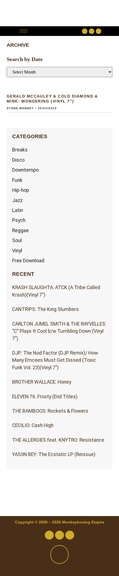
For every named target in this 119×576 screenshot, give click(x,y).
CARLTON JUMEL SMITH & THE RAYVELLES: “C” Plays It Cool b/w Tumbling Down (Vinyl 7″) (59, 331)
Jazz (17, 200)
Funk (17, 180)
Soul (17, 240)
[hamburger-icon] (23, 31)
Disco (18, 160)
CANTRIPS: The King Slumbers (45, 309)
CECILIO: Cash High (32, 425)
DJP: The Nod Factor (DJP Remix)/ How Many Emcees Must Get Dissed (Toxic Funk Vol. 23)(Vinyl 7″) (55, 360)
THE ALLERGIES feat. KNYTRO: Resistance (58, 440)
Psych (18, 220)
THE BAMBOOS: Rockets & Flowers (50, 411)
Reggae (20, 230)
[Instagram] (98, 31)
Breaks (20, 150)
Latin (17, 210)
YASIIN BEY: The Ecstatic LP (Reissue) (53, 454)
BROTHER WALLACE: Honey (41, 382)
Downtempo (25, 170)
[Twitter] (91, 31)
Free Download (28, 260)
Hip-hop (20, 190)
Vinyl (17, 250)
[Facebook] (84, 31)
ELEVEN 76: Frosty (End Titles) (44, 396)
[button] (56, 31)
